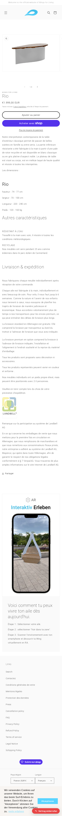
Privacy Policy (12, 724)
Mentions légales (14, 691)
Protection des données (17, 698)
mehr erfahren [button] (16, 811)
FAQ (8, 717)
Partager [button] (9, 473)
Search (9, 672)
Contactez (11, 678)
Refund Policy (12, 730)
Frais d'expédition (19, 106)
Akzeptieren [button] (47, 801)
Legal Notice (12, 744)
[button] (6, 13)
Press (8, 704)
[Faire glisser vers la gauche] (24, 87)
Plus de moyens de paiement (31, 130)
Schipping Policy (14, 750)
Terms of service (14, 737)
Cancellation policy (15, 711)
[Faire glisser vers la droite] (37, 87)
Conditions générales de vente (20, 685)
